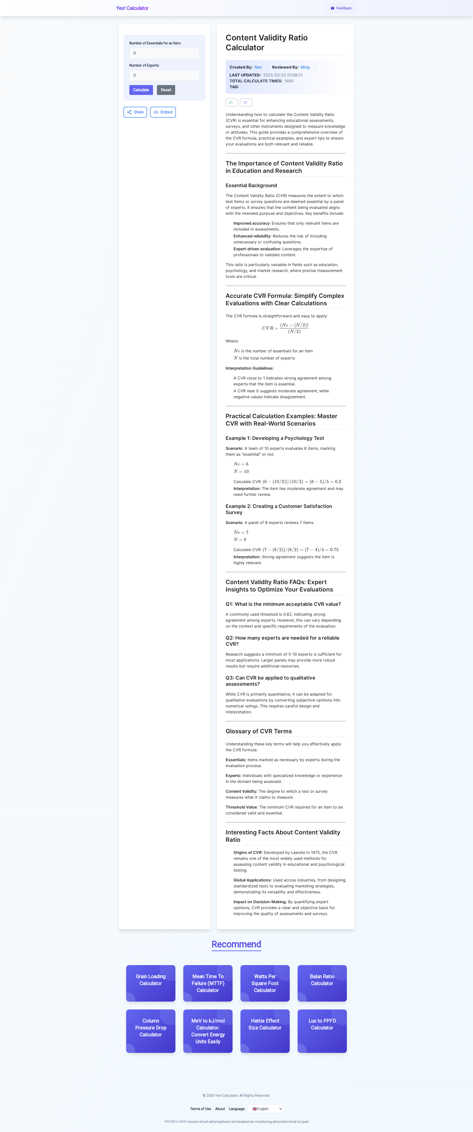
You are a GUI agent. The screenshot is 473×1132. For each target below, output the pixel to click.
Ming (305, 67)
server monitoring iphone (263, 1122)
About (220, 1109)
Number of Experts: (144, 65)
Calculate (141, 90)
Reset (166, 90)
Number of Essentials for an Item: (155, 43)
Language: (237, 1109)
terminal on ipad (295, 1122)
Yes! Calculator (226, 1095)
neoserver (195, 1122)
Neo (258, 67)
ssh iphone (211, 1122)
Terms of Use (200, 1109)
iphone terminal (232, 1122)
